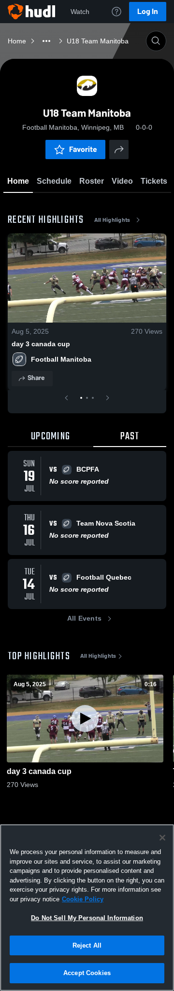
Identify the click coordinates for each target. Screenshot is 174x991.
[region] (87, 907)
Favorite (83, 149)
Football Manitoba (61, 359)
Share (36, 377)
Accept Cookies (87, 973)
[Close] (162, 837)
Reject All (87, 945)
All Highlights (112, 220)
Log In (147, 11)
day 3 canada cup (41, 344)
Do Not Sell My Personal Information (87, 918)
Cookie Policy (82, 899)
